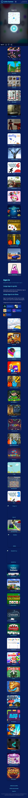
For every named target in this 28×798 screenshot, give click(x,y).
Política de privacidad (14, 789)
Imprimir (14, 791)
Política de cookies (14, 786)
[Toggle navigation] (15, 2)
